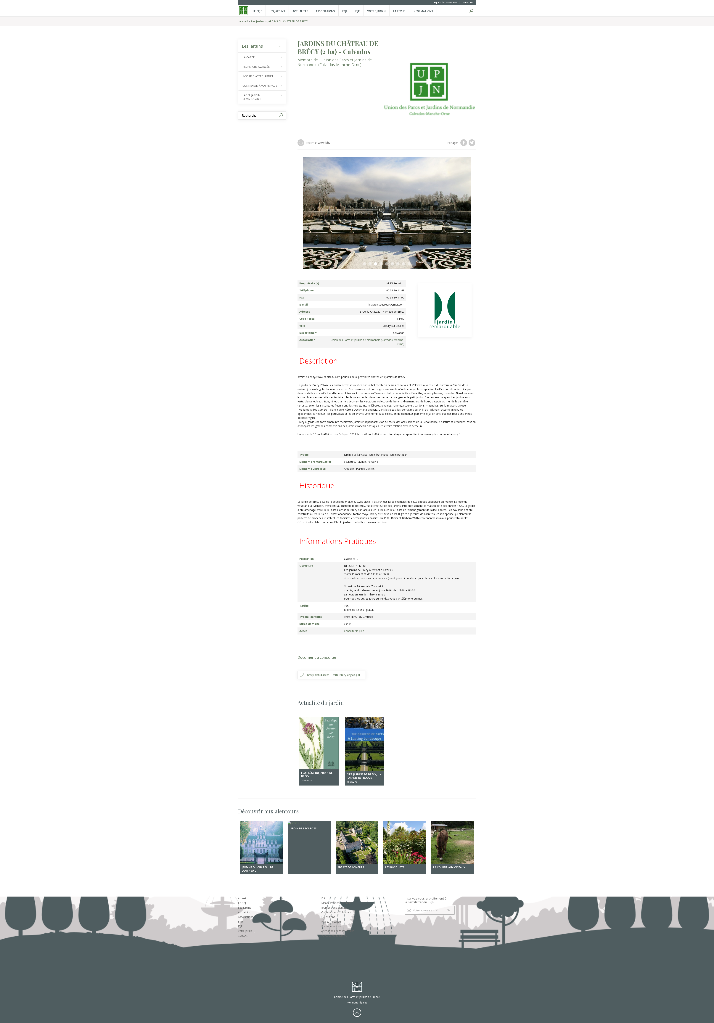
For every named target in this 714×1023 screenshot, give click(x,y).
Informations (423, 11)
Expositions (328, 917)
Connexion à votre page (259, 85)
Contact (242, 935)
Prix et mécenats (331, 921)
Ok (448, 910)
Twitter (472, 142)
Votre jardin (376, 11)
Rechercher (471, 10)
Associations (325, 11)
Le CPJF (257, 11)
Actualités (300, 11)
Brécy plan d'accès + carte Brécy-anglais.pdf (333, 675)
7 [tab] (398, 264)
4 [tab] (381, 264)
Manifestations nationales (337, 903)
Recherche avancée (256, 66)
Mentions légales (357, 1002)
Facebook (464, 142)
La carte (248, 57)
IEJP (357, 11)
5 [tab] (387, 264)
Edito (324, 898)
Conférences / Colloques (336, 912)
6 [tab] (392, 264)
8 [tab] (403, 264)
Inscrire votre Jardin (257, 76)
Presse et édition (331, 926)
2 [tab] (370, 264)
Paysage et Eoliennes (334, 935)
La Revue (399, 11)
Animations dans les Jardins (337, 931)
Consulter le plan (354, 631)
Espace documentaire (445, 2)
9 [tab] (409, 264)
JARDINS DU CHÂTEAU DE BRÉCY (287, 21)
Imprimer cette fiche (318, 142)
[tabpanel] (387, 213)
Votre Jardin (245, 931)
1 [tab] (364, 264)
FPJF (344, 11)
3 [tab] (375, 264)
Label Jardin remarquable (252, 97)
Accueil (243, 21)
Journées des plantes (333, 907)
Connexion (467, 2)
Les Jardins (277, 11)
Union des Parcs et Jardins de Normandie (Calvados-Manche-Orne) (335, 62)
